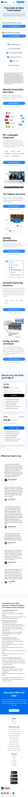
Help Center (14, 762)
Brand (14, 756)
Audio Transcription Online (14, 731)
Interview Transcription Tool (14, 746)
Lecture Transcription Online (14, 748)
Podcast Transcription (14, 744)
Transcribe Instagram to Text (14, 733)
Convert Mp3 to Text (14, 737)
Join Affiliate (14, 764)
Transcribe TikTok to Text (14, 735)
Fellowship (14, 760)
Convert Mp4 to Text (14, 739)
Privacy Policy (2, 446)
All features (14, 721)
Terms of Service (21, 445)
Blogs (14, 758)
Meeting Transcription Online (14, 750)
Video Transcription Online (14, 729)
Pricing (14, 723)
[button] (14, 2)
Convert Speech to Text (14, 742)
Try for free (14, 428)
